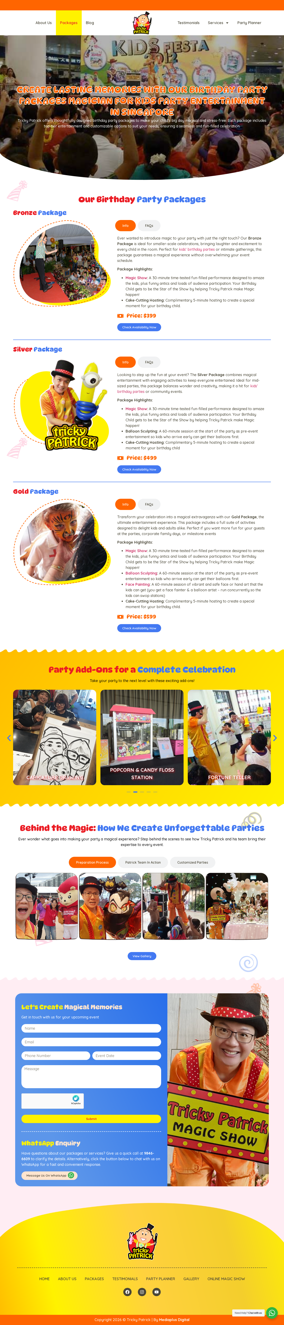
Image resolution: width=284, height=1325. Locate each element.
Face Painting (138, 584)
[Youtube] (156, 1292)
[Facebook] (127, 1292)
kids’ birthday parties (197, 249)
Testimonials (189, 22)
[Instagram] (142, 1292)
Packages (69, 22)
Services (215, 22)
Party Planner (249, 22)
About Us (44, 22)
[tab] (125, 225)
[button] (9, 738)
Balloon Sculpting (141, 573)
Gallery (191, 1278)
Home (44, 1278)
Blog (90, 22)
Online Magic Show (226, 1278)
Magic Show (136, 277)
